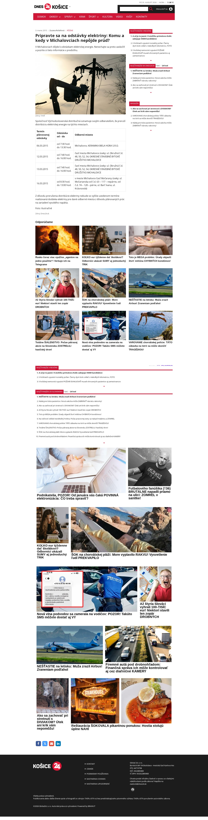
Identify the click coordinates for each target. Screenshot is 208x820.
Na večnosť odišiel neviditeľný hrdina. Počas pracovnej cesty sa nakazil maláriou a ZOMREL (77, 418)
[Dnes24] (60, 6)
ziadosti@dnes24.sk (138, 784)
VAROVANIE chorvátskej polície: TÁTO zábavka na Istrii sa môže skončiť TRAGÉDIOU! (152, 117)
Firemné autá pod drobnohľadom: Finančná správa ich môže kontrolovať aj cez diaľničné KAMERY (79, 436)
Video (119, 16)
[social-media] (132, 789)
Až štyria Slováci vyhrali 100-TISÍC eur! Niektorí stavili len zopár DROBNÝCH (70, 410)
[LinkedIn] (58, 744)
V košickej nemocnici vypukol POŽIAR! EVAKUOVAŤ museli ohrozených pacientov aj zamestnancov (151, 53)
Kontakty (141, 16)
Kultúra (107, 16)
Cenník (89, 769)
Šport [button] (93, 16)
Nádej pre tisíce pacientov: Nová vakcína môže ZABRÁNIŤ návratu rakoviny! (152, 79)
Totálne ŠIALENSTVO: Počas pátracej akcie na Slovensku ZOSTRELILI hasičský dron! (73, 427)
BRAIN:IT (91, 806)
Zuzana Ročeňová (57, 30)
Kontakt (90, 764)
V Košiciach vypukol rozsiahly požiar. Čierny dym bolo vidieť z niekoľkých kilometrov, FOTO (152, 44)
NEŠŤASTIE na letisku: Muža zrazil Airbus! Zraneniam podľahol (151, 72)
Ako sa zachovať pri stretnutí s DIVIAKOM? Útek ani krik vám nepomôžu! (152, 86)
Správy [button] (69, 16)
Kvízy (129, 16)
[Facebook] (38, 744)
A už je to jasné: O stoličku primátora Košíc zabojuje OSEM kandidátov (152, 37)
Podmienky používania (97, 773)
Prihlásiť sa (162, 9)
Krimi (82, 16)
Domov (41, 16)
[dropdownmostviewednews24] (151, 93)
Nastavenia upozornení (98, 784)
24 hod (165, 65)
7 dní (158, 65)
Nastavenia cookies (95, 779)
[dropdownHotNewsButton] (151, 131)
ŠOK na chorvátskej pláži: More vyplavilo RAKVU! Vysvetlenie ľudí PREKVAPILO (71, 432)
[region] (69, 6)
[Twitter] (45, 744)
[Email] (52, 744)
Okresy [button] (54, 16)
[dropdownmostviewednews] (151, 61)
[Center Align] (151, 9)
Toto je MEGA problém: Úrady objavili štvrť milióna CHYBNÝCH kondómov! (70, 414)
